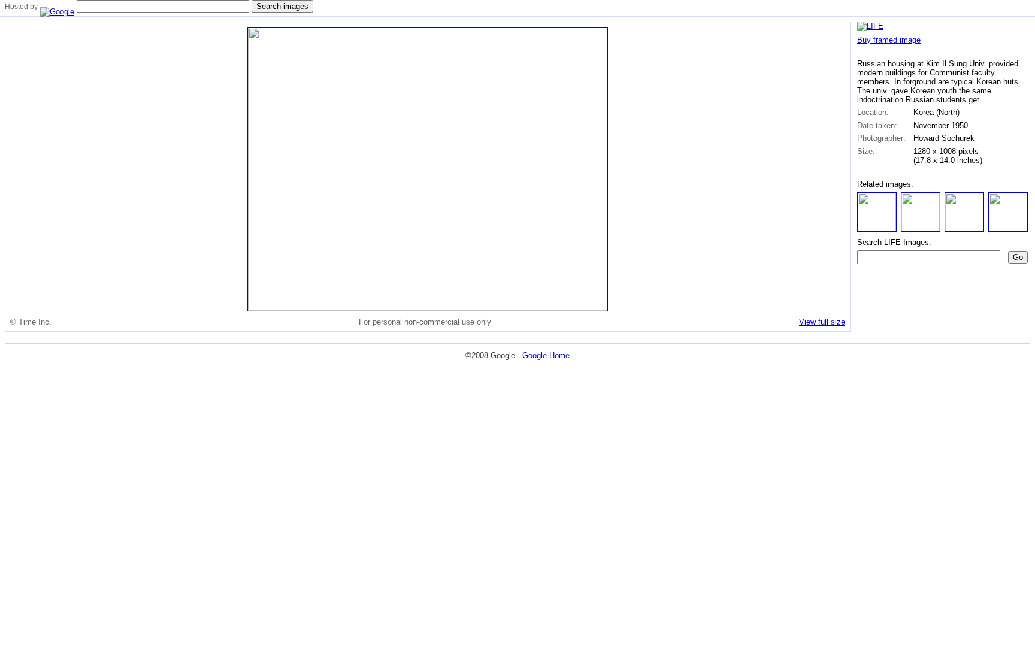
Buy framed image (889, 39)
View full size (822, 321)
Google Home (546, 355)
